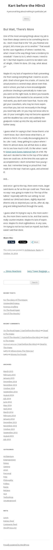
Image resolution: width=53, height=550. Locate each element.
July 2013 (7, 439)
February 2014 (9, 415)
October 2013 (9, 429)
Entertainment (9, 459)
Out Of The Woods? (11, 313)
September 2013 (10, 432)
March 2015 (8, 371)
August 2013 (8, 436)
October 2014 (9, 388)
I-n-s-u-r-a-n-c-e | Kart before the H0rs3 (20, 344)
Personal (7, 473)
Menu (26, 19)
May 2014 (7, 405)
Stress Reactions (12, 271)
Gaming (6, 466)
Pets (5, 476)
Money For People (18, 354)
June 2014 (7, 402)
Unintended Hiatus (11, 303)
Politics (6, 483)
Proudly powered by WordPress (16, 545)
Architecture (30, 250)
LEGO (5, 470)
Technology (8, 497)
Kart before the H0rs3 (26, 5)
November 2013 (10, 425)
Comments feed (10, 524)
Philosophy (8, 480)
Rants (38, 250)
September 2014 (10, 391)
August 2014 (8, 395)
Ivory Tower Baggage (38, 271)
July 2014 (7, 398)
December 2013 (10, 422)
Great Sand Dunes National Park (21, 151)
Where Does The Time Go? (22, 351)
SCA (5, 493)
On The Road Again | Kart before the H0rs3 (21, 330)
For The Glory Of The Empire (15, 300)
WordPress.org (9, 527)
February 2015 (9, 374)
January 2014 (8, 419)
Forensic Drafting (10, 306)
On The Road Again (11, 310)
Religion (6, 490)
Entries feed (8, 521)
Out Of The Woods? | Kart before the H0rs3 (21, 337)
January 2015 (8, 378)
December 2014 (10, 381)
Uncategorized (9, 500)
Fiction (6, 463)
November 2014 (10, 385)
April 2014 (7, 408)
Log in (5, 517)
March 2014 (8, 412)
